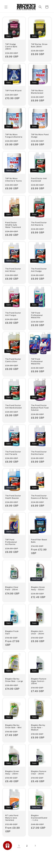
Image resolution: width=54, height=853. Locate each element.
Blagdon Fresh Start (12, 632)
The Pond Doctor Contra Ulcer (13, 360)
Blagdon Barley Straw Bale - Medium (38, 727)
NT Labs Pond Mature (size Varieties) (11, 817)
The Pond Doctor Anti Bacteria (39, 223)
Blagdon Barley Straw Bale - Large (14, 680)
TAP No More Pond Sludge (40, 135)
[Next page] (35, 845)
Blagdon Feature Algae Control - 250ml (38, 681)
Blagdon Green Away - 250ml (12, 772)
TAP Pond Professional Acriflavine (11, 541)
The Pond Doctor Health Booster (13, 497)
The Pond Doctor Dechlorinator (39, 453)
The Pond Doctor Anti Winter (13, 270)
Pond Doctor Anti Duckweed (39, 179)
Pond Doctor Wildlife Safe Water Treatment (13, 224)
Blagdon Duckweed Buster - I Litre (39, 817)
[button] (6, 7)
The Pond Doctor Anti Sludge (39, 270)
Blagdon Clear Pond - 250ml (11, 588)
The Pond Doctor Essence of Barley (39, 497)
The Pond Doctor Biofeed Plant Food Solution (40, 407)
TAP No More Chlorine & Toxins (13, 179)
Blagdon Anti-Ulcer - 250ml (37, 632)
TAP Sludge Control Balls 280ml (11, 46)
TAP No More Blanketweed (37, 91)
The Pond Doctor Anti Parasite (13, 453)
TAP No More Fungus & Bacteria (13, 135)
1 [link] (19, 845)
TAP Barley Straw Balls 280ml (39, 45)
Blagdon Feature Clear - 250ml (38, 772)
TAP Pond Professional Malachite (37, 315)
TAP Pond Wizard (13, 90)
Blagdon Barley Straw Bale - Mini (13, 726)
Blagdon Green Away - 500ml (38, 588)
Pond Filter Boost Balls (39, 540)
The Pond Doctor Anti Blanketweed (13, 406)
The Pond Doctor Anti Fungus (13, 314)
